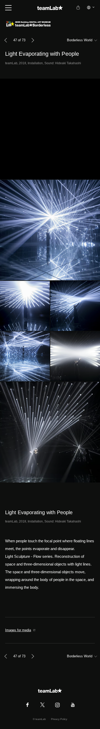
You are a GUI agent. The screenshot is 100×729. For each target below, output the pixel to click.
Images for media (18, 630)
